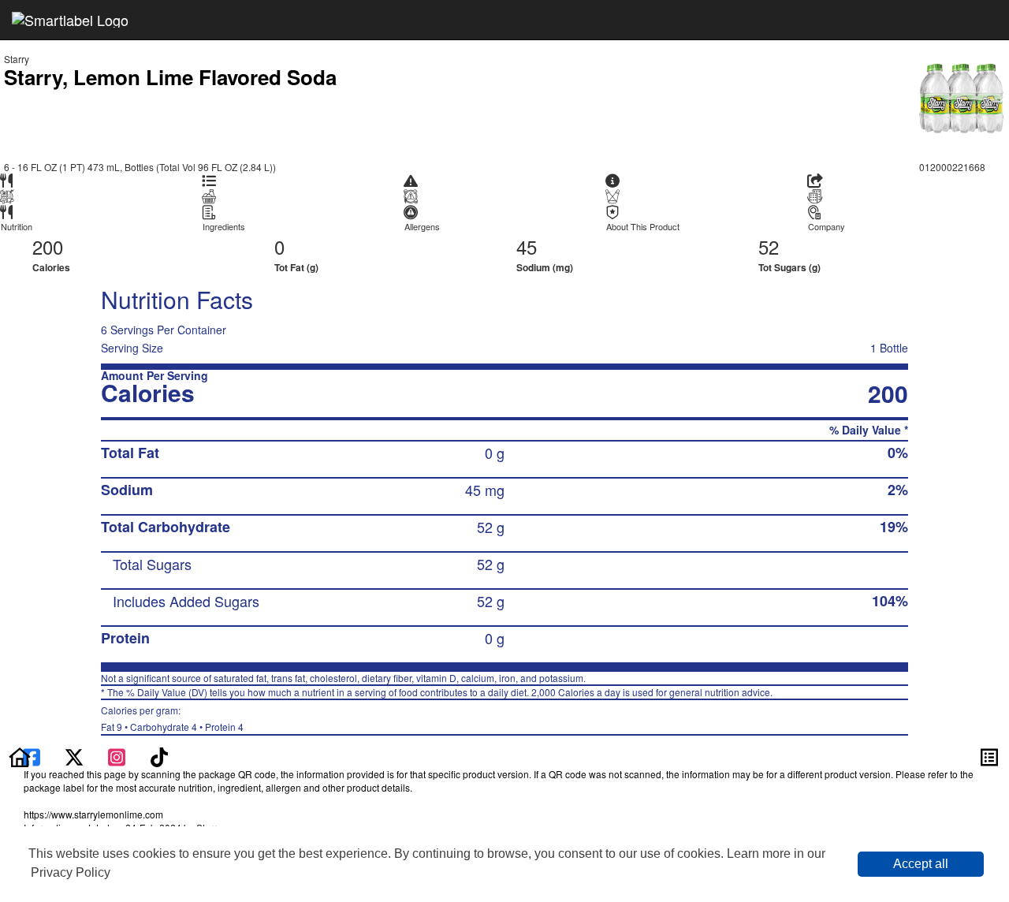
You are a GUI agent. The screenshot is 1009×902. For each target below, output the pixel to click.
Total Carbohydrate (165, 526)
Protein (125, 638)
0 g (494, 452)
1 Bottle (889, 348)
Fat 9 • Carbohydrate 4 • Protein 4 (172, 718)
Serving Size (132, 348)
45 (526, 246)
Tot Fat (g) (296, 267)
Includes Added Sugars (186, 601)
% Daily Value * (868, 430)
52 (768, 246)
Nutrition (16, 227)
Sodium (127, 489)
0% (898, 452)
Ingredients (224, 227)
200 (47, 246)
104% (890, 601)
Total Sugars (152, 564)
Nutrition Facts (177, 299)
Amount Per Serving (154, 376)
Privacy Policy (70, 872)
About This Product (642, 227)
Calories (51, 267)
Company (826, 227)
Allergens (422, 227)
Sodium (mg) (544, 267)
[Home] (19, 755)
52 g (490, 527)
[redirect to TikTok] (159, 755)
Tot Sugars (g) (789, 267)
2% (898, 490)
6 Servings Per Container (163, 329)
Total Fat (130, 452)
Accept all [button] (920, 863)
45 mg (484, 490)
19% (894, 527)
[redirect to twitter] (74, 755)
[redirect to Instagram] (118, 755)
